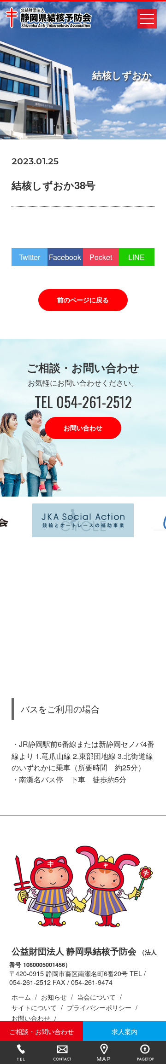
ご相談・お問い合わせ (41, 1031)
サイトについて (34, 1007)
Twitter (29, 257)
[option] (83, 520)
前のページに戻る (83, 299)
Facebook (65, 257)
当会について (96, 996)
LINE (136, 257)
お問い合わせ (83, 427)
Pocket (100, 257)
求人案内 (124, 1031)
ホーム (21, 996)
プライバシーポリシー (99, 1007)
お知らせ (54, 996)
